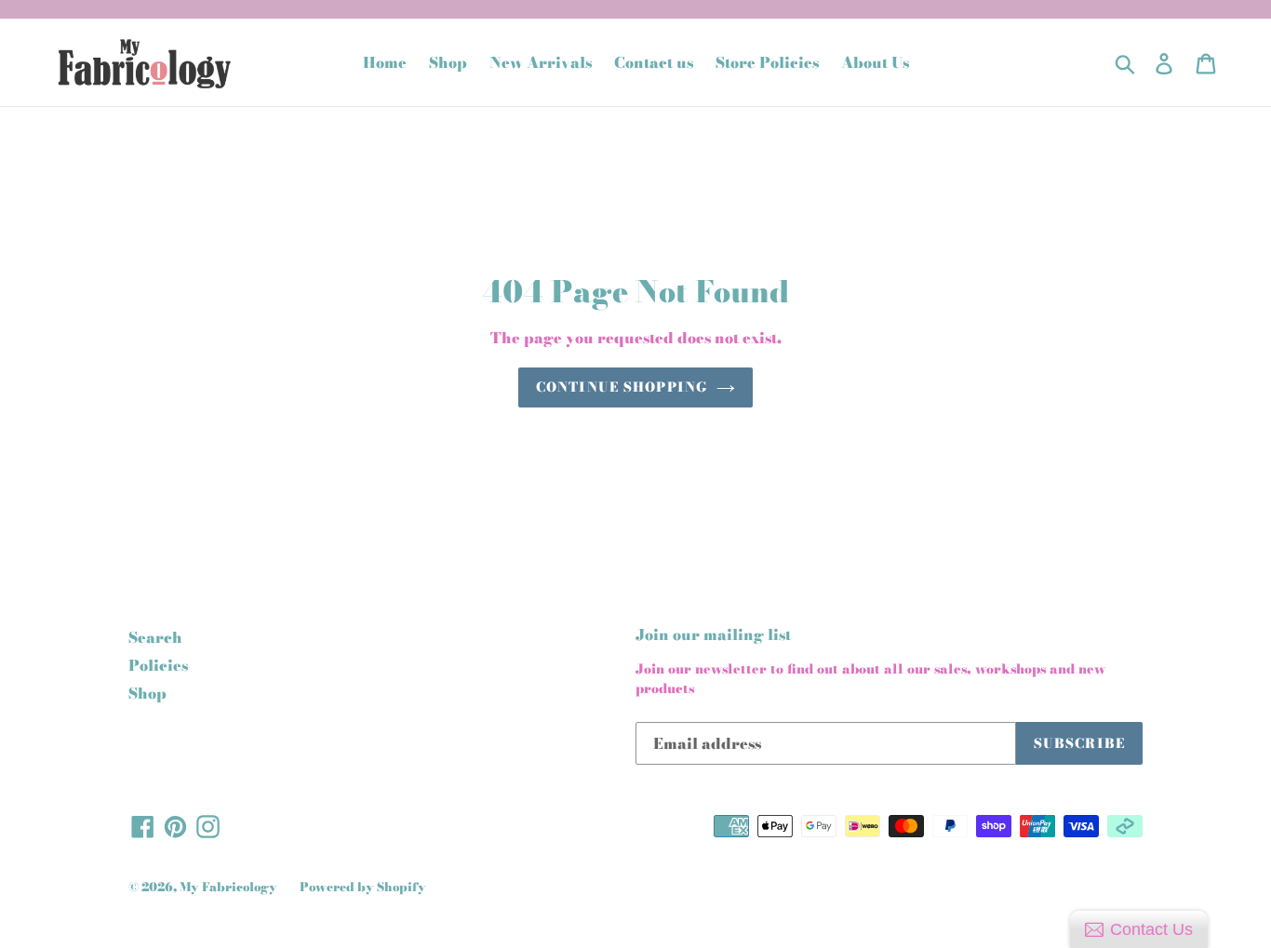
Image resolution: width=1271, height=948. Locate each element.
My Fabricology (228, 886)
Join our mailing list (713, 635)
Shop (147, 693)
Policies (158, 665)
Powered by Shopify (363, 886)
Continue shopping (621, 387)
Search (155, 637)
